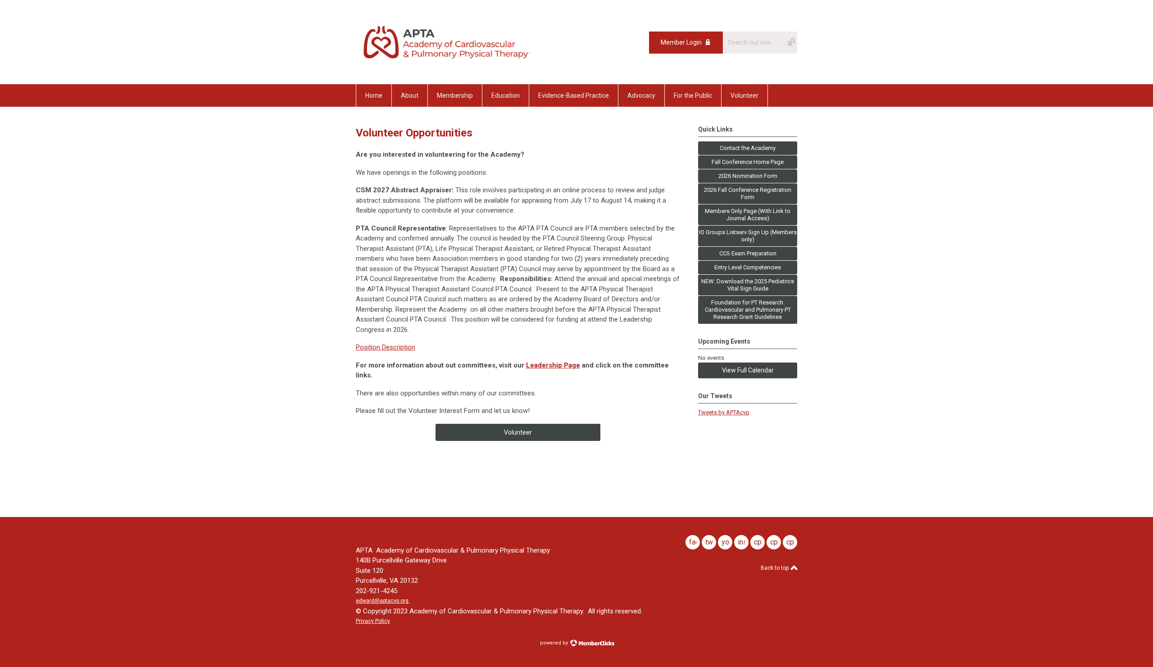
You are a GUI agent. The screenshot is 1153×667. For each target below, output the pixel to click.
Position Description (385, 347)
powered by (554, 643)
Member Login (681, 42)
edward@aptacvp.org (382, 601)
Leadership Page (553, 365)
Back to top (775, 568)
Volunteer (518, 432)
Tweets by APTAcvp (723, 412)
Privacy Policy (373, 621)
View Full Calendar (748, 370)
